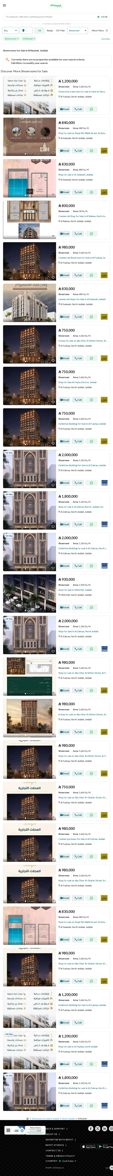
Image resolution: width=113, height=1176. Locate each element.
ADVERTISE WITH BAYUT (59, 1139)
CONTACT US (53, 1150)
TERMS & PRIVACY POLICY (60, 1156)
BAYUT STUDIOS (55, 1145)
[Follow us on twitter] (97, 1130)
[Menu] (4, 5)
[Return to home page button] (56, 5)
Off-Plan (60, 30)
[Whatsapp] (91, 109)
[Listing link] (56, 95)
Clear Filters (105, 39)
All (39, 30)
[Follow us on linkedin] (104, 1130)
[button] (10, 30)
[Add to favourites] (53, 111)
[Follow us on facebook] (90, 1130)
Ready (50, 30)
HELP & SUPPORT (55, 1128)
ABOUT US (51, 1134)
